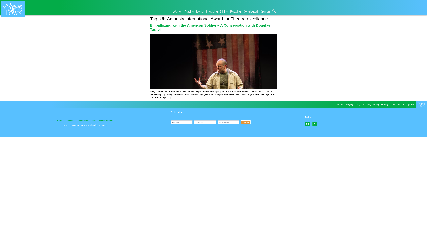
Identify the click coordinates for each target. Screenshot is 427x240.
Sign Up (246, 122)
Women (177, 11)
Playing (189, 11)
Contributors (82, 120)
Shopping (212, 11)
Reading (235, 11)
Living (199, 11)
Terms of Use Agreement (103, 120)
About (59, 120)
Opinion (265, 11)
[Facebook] (307, 124)
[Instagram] (314, 124)
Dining (224, 11)
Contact (69, 120)
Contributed (250, 11)
